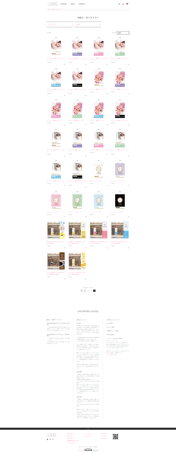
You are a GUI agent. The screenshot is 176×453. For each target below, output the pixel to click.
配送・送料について (71, 433)
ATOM (88, 436)
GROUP (73, 4)
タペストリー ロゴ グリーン (75, 212)
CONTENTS (82, 4)
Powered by (81, 450)
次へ (94, 291)
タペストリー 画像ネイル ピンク (54, 120)
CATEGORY (63, 4)
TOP (48, 9)
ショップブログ (87, 433)
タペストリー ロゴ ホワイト (96, 181)
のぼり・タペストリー (56, 9)
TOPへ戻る (88, 429)
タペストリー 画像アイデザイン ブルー (56, 181)
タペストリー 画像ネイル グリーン (76, 120)
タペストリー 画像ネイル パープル (119, 89)
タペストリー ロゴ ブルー (95, 212)
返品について (70, 436)
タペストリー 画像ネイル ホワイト (97, 89)
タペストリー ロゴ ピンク (53, 212)
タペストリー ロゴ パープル (117, 181)
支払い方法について (71, 438)
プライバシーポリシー (71, 442)
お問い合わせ (103, 438)
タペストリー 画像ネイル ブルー (97, 120)
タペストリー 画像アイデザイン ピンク (98, 149)
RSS (85, 436)
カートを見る (103, 436)
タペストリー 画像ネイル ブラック (119, 120)
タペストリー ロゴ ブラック (117, 212)
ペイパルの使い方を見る (111, 354)
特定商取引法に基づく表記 (72, 440)
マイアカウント (104, 433)
